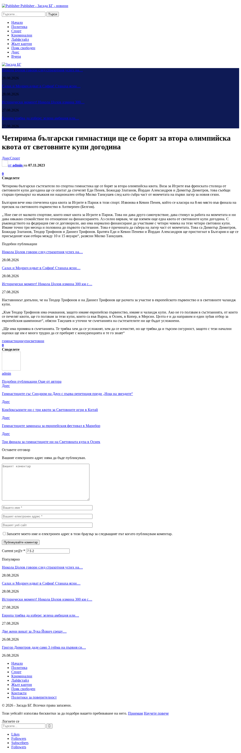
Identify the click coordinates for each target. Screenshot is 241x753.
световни (36, 341)
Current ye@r (13, 551)
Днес (15, 52)
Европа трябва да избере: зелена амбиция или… (40, 118)
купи (25, 341)
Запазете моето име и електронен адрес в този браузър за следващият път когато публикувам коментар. (90, 534)
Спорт (16, 31)
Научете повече (156, 713)
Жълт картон (21, 44)
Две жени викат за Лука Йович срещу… (34, 631)
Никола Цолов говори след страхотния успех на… (42, 70)
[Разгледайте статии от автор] (11, 369)
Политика (19, 27)
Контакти (19, 693)
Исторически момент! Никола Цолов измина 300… (43, 102)
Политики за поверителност (34, 697)
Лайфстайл (20, 39)
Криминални (21, 35)
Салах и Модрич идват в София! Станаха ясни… (41, 86)
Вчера (16, 56)
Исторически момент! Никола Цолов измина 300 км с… (47, 284)
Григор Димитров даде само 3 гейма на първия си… (44, 647)
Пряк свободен (23, 48)
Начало (17, 22)
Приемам (135, 713)
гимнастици (11, 341)
